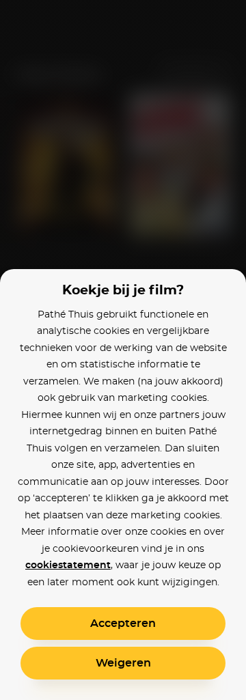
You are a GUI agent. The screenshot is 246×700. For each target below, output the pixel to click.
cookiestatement (68, 565)
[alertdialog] (123, 350)
